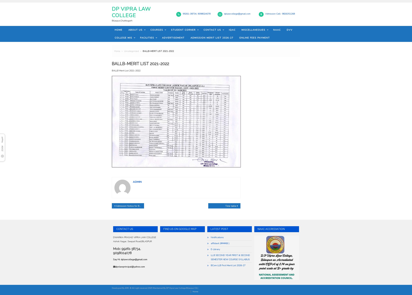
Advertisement (173, 37)
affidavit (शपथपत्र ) (220, 243)
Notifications (217, 237)
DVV (290, 29)
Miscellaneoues (253, 29)
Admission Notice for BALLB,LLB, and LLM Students (130, 206)
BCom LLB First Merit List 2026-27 (228, 265)
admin (137, 182)
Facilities (147, 37)
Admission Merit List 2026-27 (212, 37)
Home (118, 29)
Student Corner (183, 29)
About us (135, 29)
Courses (156, 29)
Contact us (212, 29)
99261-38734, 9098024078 (197, 13)
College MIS (123, 37)
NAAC (277, 29)
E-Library (215, 249)
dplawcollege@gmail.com (237, 13)
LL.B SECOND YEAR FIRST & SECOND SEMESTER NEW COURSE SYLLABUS (230, 257)
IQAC (232, 29)
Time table (230, 206)
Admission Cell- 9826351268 (280, 13)
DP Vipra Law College (131, 12)
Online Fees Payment (254, 37)
